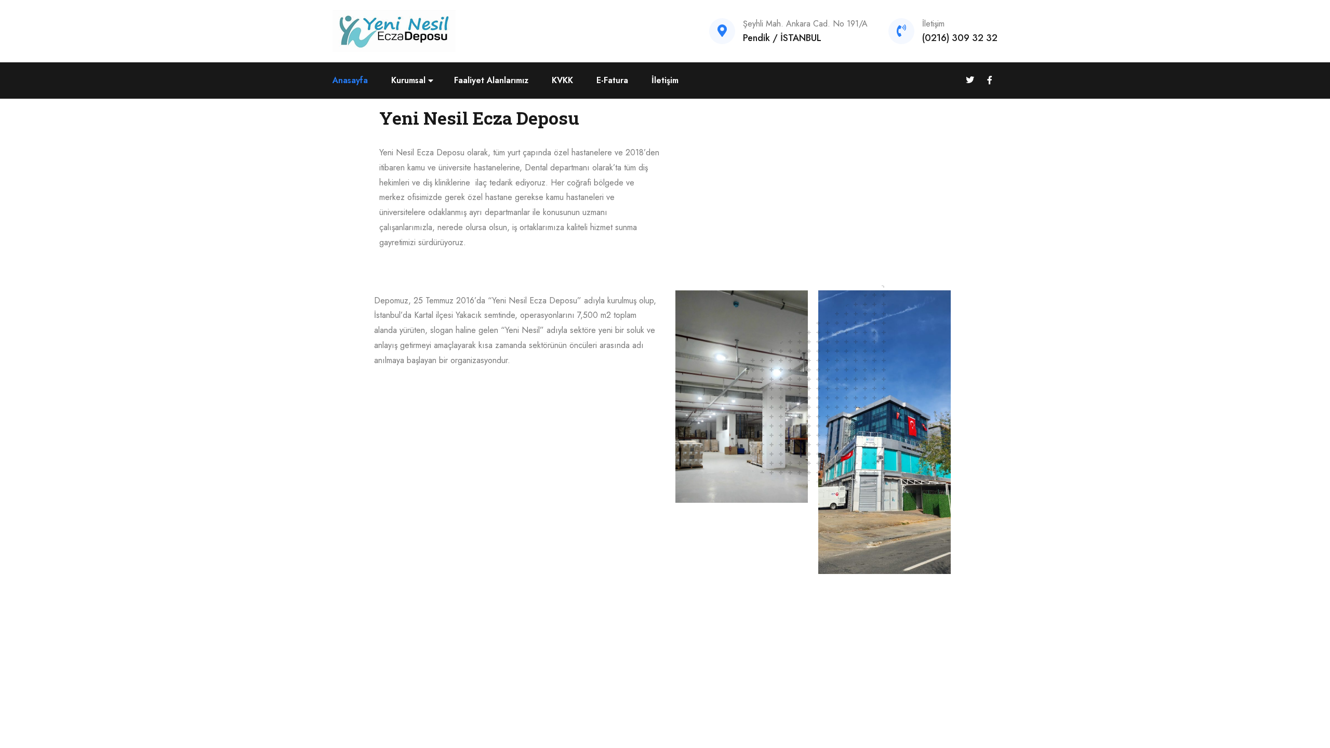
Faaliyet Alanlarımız (491, 80)
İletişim (665, 80)
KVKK (562, 80)
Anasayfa (350, 80)
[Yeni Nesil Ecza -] (394, 30)
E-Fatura (612, 80)
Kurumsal (408, 80)
